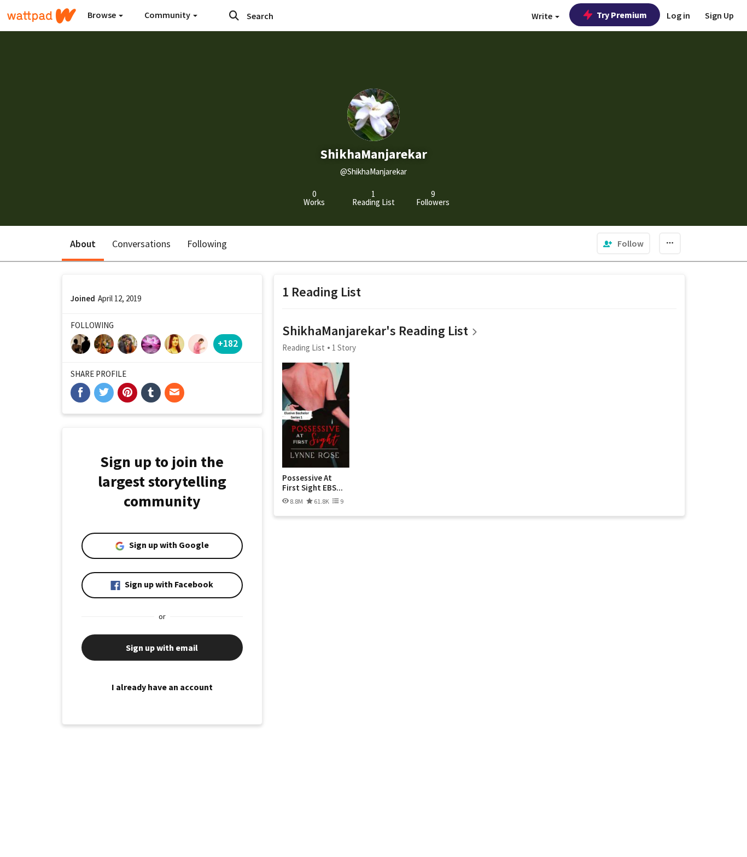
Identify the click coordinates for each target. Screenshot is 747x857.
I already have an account (162, 686)
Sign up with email (162, 647)
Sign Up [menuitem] (719, 15)
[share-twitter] (104, 393)
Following (207, 243)
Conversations (141, 243)
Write (543, 15)
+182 (228, 343)
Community (168, 14)
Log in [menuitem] (678, 15)
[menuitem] (623, 243)
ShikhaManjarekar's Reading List (375, 330)
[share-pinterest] (127, 393)
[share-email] (174, 393)
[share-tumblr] (151, 393)
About (83, 243)
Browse (102, 14)
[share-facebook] (80, 393)
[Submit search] (234, 15)
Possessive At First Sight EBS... (312, 482)
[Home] (41, 16)
